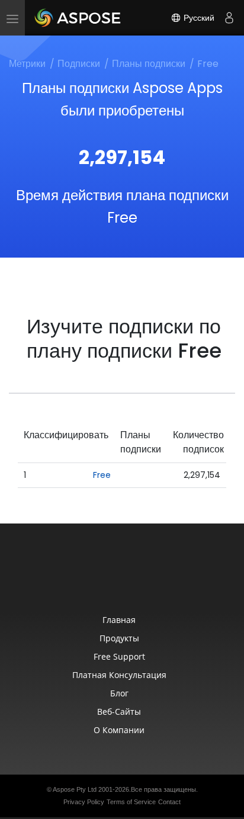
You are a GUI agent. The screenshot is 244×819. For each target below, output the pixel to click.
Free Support (119, 656)
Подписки (78, 63)
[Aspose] (78, 18)
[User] (229, 18)
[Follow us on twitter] (123, 575)
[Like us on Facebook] (98, 575)
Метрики (27, 63)
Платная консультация (119, 674)
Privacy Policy (83, 801)
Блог (119, 693)
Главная (119, 619)
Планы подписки (148, 63)
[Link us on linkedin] (148, 575)
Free (102, 475)
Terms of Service (131, 801)
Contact (169, 801)
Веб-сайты (119, 711)
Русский (197, 18)
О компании (119, 730)
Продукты (119, 638)
